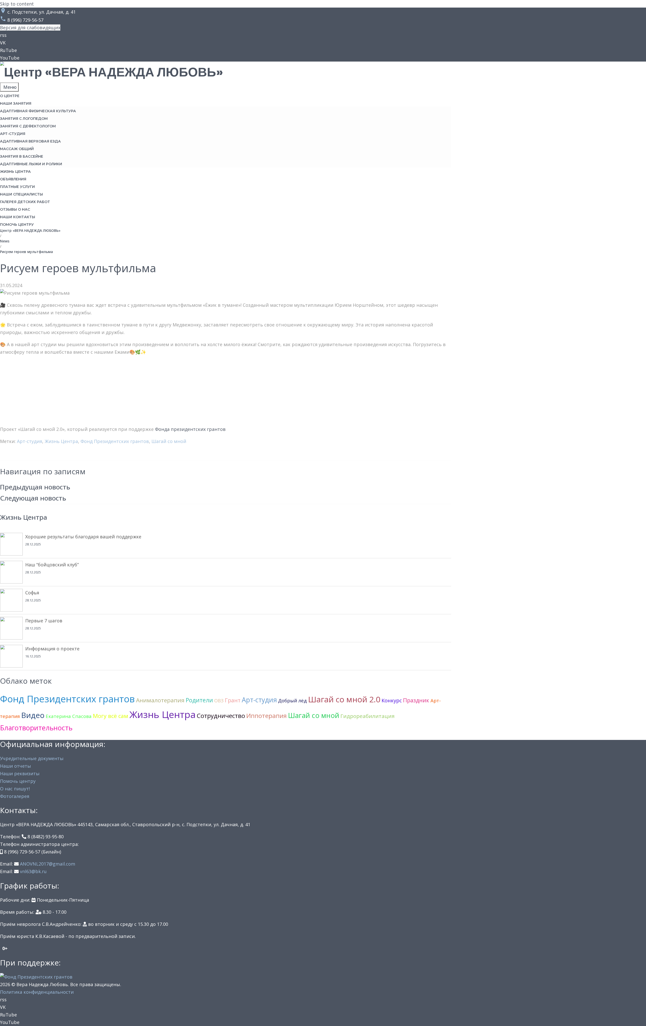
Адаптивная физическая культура (38, 111)
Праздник (416, 700)
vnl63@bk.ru (33, 871)
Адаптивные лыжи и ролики (31, 164)
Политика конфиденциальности (37, 992)
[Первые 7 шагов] (11, 628)
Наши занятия (15, 103)
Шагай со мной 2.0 (344, 699)
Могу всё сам (110, 715)
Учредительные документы (32, 758)
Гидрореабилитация (367, 715)
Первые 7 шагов (43, 621)
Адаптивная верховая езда (30, 141)
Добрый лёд (292, 700)
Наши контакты (17, 217)
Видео (32, 715)
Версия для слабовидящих (30, 27)
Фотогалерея (14, 796)
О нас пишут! (15, 789)
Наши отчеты (15, 766)
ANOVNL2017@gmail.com (47, 864)
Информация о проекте (52, 649)
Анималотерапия (160, 700)
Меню (9, 87)
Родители (199, 700)
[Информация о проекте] (11, 656)
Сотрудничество (221, 715)
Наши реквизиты (20, 773)
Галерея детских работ (25, 202)
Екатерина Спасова (69, 716)
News (4, 241)
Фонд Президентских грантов (114, 441)
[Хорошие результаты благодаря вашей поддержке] (11, 544)
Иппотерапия (266, 715)
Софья (32, 593)
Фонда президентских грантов (190, 429)
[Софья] (11, 600)
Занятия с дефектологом (28, 126)
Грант (232, 700)
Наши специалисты (21, 194)
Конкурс (392, 700)
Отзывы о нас (15, 209)
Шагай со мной (168, 441)
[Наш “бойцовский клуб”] (11, 572)
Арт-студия (12, 133)
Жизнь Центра (61, 441)
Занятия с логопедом (24, 118)
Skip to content (17, 4)
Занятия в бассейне (21, 156)
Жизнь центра (15, 171)
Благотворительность (36, 727)
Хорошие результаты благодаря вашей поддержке (83, 537)
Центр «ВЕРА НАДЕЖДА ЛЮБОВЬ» (30, 230)
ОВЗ (219, 700)
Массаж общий (17, 149)
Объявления (13, 179)
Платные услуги (17, 186)
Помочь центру (17, 224)
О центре (9, 96)
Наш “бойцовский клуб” (52, 565)
